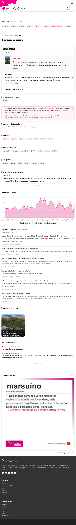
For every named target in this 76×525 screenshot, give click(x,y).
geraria (20, 163)
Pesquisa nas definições (7, 486)
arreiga (12, 163)
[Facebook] (2, 474)
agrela (47, 151)
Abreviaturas (4, 492)
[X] (15, 474)
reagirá (27, 163)
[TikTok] (9, 474)
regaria (41, 163)
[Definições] (68, 8)
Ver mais (38, 185)
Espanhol (22, 127)
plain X (3, 513)
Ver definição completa (65, 453)
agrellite (54, 151)
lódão (5, 101)
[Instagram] (6, 474)
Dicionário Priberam (7, 35)
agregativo (6, 151)
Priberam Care (5, 515)
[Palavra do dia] (71, 374)
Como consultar (5, 490)
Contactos (4, 504)
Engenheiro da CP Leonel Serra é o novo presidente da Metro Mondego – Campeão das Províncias (34, 236)
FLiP (2, 509)
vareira (50, 139)
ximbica (21, 26)
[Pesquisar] (14, 8)
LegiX (2, 511)
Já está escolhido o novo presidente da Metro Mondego (19, 248)
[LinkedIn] (12, 474)
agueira (21, 139)
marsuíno (68, 26)
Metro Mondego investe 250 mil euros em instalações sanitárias (22, 258)
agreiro (40, 151)
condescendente (56, 26)
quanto (29, 26)
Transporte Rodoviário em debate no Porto (15, 271)
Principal (3, 484)
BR (7, 8)
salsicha (5, 26)
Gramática (4, 495)
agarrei (5, 163)
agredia (29, 139)
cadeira (13, 26)
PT (4, 8)
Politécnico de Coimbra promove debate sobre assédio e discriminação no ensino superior (31, 281)
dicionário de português (40, 465)
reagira (34, 163)
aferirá (36, 139)
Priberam (3, 507)
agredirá (6, 139)
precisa (37, 26)
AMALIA (50, 108)
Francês (28, 127)
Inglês (34, 127)
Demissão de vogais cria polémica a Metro (15, 293)
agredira (14, 139)
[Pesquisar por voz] (18, 8)
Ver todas (38, 364)
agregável (24, 151)
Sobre (3, 488)
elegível (45, 26)
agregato (16, 151)
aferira (43, 139)
